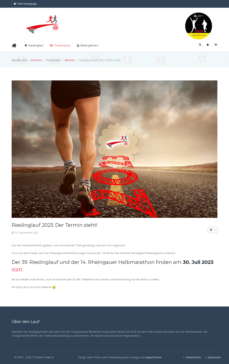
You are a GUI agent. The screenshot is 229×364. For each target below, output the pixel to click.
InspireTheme (153, 357)
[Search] (200, 44)
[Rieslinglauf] (44, 23)
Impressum (212, 357)
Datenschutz (191, 357)
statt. (17, 269)
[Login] (208, 44)
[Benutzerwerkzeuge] (212, 230)
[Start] (15, 45)
